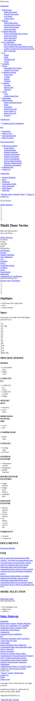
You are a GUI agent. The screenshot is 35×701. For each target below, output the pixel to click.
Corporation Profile (7, 647)
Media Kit (22, 645)
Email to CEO (26, 666)
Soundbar (25, 625)
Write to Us (16, 666)
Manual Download (19, 656)
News (16, 645)
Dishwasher (4, 630)
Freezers (13, 623)
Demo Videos (21, 653)
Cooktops (18, 628)
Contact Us (4, 669)
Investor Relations (7, 645)
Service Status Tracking (19, 660)
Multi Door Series (7, 599)
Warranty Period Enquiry (9, 662)
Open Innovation (21, 647)
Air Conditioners (12, 625)
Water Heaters (14, 630)
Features (3, 280)
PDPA (2, 677)
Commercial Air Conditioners (11, 634)
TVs (20, 625)
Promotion (4, 638)
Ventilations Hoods (7, 628)
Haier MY (10, 649)
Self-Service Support (8, 653)
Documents (16, 280)
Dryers (2, 625)
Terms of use (5, 679)
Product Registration (13, 658)
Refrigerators (5, 623)
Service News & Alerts (17, 669)
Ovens (24, 628)
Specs (9, 280)
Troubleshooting (6, 656)
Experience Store (14, 638)
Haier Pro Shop (11, 641)
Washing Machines (24, 623)
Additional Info (6, 666)
